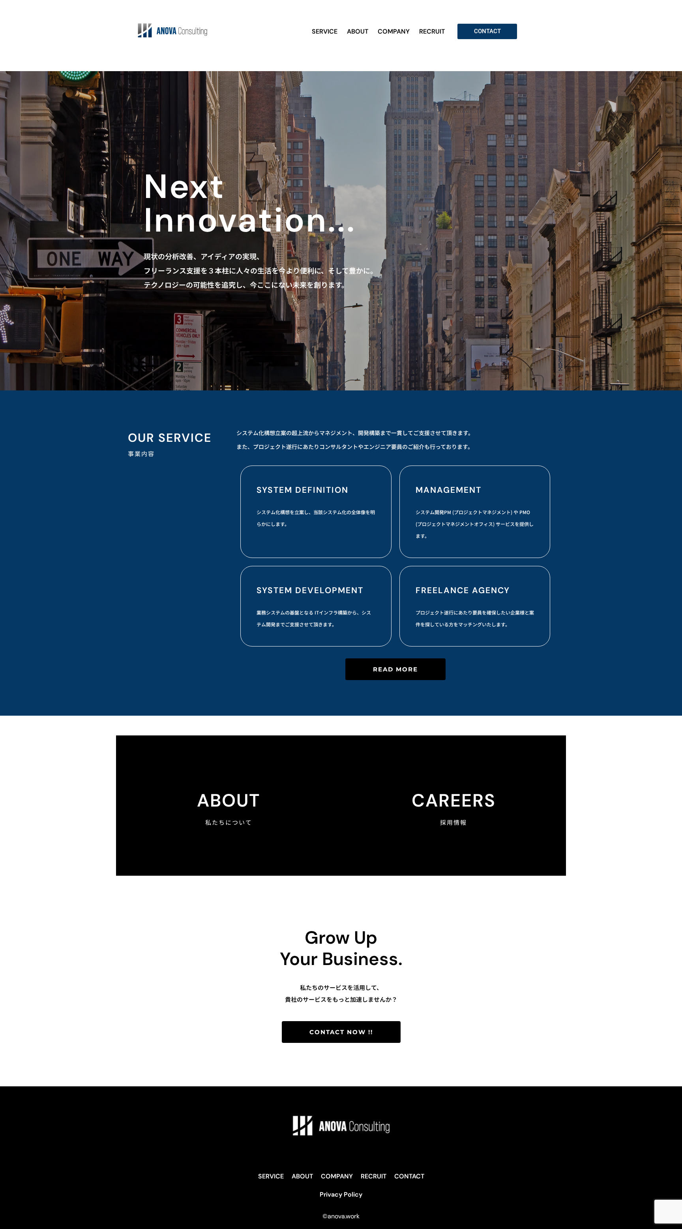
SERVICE (324, 31)
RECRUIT (432, 31)
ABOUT (357, 31)
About (228, 800)
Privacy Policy (341, 1194)
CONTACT (409, 1176)
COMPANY (394, 31)
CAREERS (454, 800)
